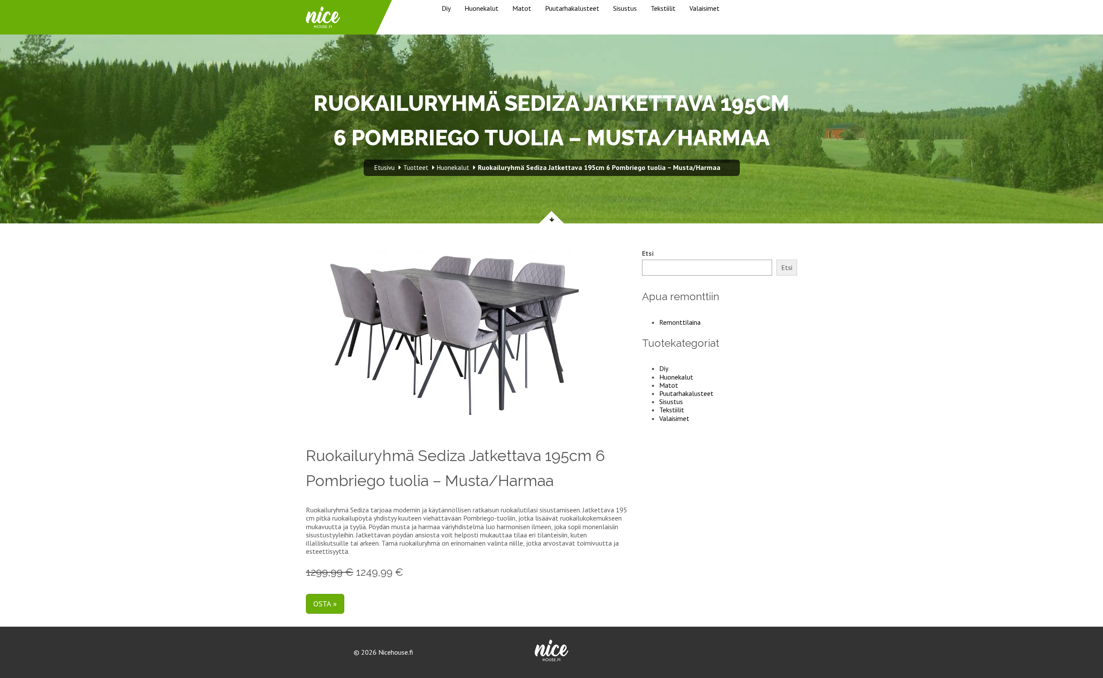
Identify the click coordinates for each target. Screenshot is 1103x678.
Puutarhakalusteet (572, 8)
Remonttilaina (680, 322)
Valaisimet (704, 8)
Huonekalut (481, 8)
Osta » (325, 604)
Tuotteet (415, 167)
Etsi (648, 253)
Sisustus (625, 8)
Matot (521, 8)
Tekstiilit (663, 8)
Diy (446, 8)
